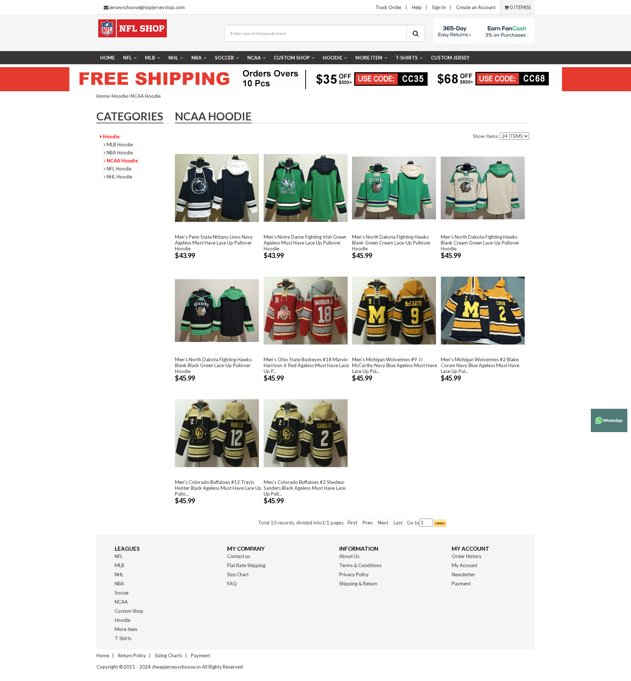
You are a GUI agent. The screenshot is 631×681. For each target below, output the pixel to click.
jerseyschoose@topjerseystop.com (147, 7)
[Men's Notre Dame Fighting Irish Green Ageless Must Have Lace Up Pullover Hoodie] (306, 188)
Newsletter (463, 574)
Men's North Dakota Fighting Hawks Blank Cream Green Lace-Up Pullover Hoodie (480, 242)
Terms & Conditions (360, 565)
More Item (368, 58)
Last (398, 523)
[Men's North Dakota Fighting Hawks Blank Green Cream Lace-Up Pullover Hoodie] (394, 188)
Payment (461, 583)
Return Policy (132, 655)
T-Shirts (406, 58)
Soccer (224, 58)
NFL (127, 58)
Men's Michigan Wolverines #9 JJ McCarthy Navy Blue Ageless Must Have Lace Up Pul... (394, 365)
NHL (173, 58)
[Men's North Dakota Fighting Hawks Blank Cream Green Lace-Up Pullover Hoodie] (483, 188)
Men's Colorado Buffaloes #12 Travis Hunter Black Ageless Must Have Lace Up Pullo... (218, 488)
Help (417, 7)
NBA (196, 58)
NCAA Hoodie (146, 96)
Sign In (439, 7)
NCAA (254, 58)
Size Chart (238, 574)
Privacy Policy (354, 574)
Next (383, 523)
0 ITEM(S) (520, 7)
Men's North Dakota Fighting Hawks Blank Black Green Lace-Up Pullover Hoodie (213, 365)
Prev (367, 523)
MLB (150, 58)
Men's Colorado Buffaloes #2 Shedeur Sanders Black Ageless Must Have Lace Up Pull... (304, 488)
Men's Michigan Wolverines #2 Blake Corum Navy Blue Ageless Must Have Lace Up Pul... (480, 365)
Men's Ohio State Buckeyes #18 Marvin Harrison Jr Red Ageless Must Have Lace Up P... (306, 365)
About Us (349, 556)
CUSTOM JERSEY (450, 58)
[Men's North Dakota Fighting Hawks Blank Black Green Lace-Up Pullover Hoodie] (217, 310)
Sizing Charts (168, 655)
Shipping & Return (358, 583)
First (352, 523)
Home (107, 58)
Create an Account (476, 7)
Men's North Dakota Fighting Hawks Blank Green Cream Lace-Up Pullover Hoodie (391, 242)
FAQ (232, 583)
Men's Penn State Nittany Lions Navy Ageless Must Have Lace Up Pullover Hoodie (214, 242)
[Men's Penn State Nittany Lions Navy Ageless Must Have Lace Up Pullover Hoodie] (217, 188)
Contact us (238, 556)
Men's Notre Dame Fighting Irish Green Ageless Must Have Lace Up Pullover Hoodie (305, 242)
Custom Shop (292, 58)
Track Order (388, 7)
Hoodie (332, 58)
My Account (464, 565)
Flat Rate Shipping (246, 565)
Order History (467, 556)
